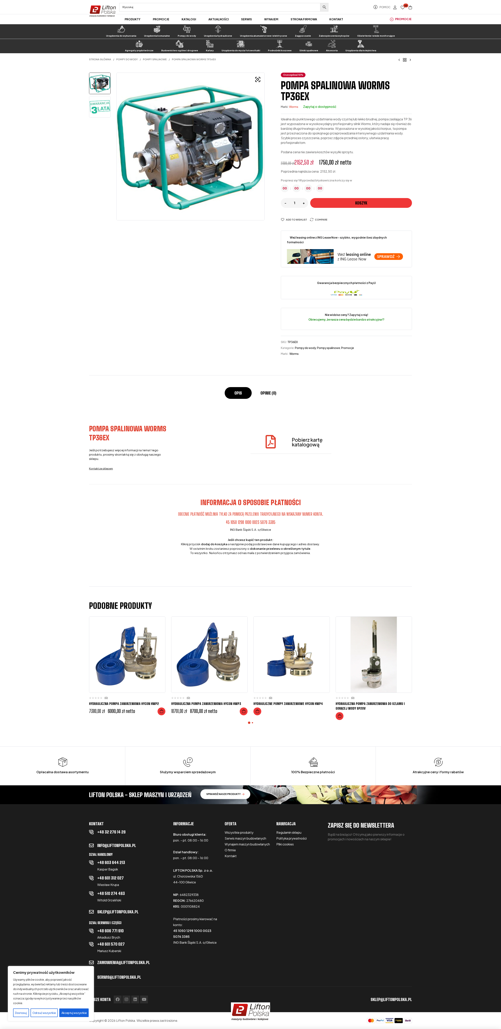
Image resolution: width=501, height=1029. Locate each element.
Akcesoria (332, 50)
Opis (238, 393)
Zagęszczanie (303, 35)
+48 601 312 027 (110, 878)
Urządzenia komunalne (157, 35)
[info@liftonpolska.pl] (91, 845)
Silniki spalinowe (308, 50)
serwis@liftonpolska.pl (119, 977)
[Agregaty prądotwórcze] (139, 44)
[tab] (238, 395)
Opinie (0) (268, 393)
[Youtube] (144, 999)
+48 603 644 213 (111, 862)
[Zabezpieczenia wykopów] (334, 29)
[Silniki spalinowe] (309, 44)
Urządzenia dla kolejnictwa (360, 50)
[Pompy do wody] (187, 29)
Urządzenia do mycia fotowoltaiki (241, 50)
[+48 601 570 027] (91, 944)
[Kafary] (210, 44)
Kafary (210, 50)
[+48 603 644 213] (91, 862)
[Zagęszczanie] (303, 29)
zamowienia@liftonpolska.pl (123, 962)
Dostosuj (21, 1013)
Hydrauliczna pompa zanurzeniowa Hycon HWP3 (206, 704)
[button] (258, 79)
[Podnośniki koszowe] (280, 44)
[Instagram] (126, 999)
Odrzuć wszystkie (44, 1013)
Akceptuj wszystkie (74, 1013)
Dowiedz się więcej (257, 711)
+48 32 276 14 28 (111, 832)
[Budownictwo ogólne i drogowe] (180, 44)
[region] (51, 993)
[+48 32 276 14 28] (91, 832)
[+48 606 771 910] (91, 930)
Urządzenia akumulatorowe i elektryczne (263, 35)
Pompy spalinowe (155, 59)
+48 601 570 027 (111, 944)
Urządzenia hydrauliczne (218, 35)
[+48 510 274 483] (91, 893)
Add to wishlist (296, 219)
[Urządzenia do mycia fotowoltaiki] (241, 44)
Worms (293, 106)
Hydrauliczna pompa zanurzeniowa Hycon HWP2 (124, 704)
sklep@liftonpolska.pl (118, 911)
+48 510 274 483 (111, 893)
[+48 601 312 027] (91, 878)
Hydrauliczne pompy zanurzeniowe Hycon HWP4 (288, 704)
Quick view (159, 639)
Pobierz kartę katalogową (307, 442)
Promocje (347, 348)
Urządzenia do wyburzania (121, 35)
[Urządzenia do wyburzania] (121, 29)
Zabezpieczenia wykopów (334, 35)
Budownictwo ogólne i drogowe (179, 50)
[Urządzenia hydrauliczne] (218, 29)
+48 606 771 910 (110, 930)
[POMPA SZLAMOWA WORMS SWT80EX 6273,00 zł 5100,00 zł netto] (399, 59)
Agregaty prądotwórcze (139, 50)
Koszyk (361, 203)
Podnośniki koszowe (280, 50)
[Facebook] (118, 999)
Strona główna (100, 59)
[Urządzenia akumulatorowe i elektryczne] (264, 29)
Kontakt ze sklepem (101, 468)
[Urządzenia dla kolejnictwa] (361, 44)
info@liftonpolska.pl (116, 845)
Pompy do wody (187, 35)
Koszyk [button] (161, 711)
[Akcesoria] (332, 44)
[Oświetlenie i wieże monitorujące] (376, 29)
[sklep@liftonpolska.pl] (91, 911)
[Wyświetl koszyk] (410, 7)
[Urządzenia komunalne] (157, 29)
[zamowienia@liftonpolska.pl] (91, 962)
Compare (321, 219)
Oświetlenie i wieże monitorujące (376, 35)
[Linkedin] (135, 999)
